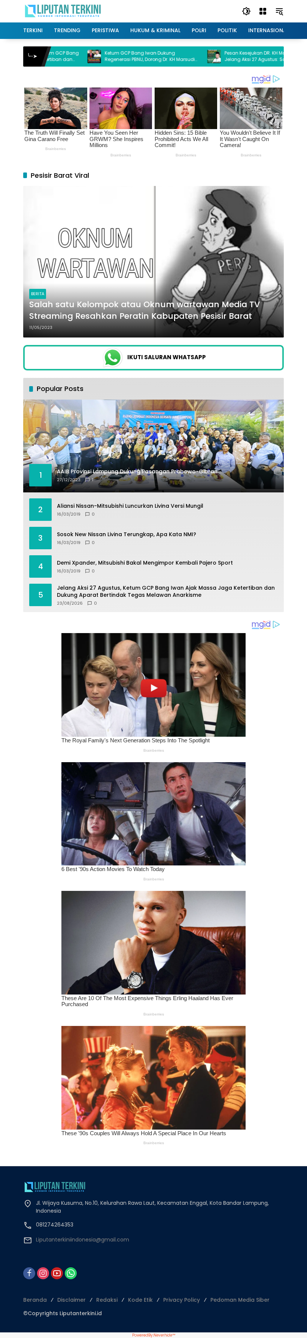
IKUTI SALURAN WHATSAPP (166, 357)
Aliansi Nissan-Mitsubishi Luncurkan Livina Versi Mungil (130, 506)
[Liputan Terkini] (63, 11)
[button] (246, 11)
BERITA (37, 294)
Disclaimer (71, 1300)
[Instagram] (43, 1273)
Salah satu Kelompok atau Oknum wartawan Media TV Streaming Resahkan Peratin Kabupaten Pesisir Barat (144, 310)
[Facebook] (29, 1273)
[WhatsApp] (71, 1273)
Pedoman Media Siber (240, 1300)
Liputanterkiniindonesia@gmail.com (82, 1239)
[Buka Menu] (262, 11)
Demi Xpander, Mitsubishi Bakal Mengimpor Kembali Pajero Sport (145, 562)
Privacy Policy (181, 1300)
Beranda (35, 1300)
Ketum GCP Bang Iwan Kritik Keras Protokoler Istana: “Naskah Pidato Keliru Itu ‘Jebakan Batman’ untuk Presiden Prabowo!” (111, 56)
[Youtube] (57, 1273)
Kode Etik (140, 1300)
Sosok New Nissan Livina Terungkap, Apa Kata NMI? (126, 534)
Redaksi (107, 1300)
